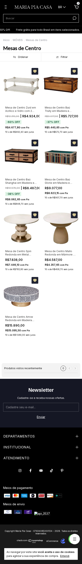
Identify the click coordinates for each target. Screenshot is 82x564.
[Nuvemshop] (30, 542)
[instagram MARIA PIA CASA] (20, 470)
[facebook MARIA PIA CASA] (30, 470)
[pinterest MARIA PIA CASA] (62, 470)
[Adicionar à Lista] (34, 71)
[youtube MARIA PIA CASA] (41, 470)
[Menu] (6, 7)
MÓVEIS (18, 40)
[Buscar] (74, 18)
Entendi (64, 556)
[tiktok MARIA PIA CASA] (51, 470)
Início (6, 40)
